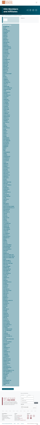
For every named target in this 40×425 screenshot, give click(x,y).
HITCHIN (5, 186)
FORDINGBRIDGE (6, 152)
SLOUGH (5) (5, 319)
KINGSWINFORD (6, 209)
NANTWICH (5, 250)
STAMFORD (5, 333)
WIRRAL (4, 378)
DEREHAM (5, 126)
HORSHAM (5, 190)
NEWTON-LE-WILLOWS (7, 263)
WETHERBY (5, 374)
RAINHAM (5, 296)
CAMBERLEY (5, 79)
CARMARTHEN (6, 86)
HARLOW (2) (5, 173)
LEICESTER (5, 216)
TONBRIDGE (5, 354)
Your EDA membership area (9, 15)
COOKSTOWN (6, 109)
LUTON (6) (5, 232)
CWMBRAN (5, 120)
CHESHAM (5, 93)
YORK (4, 384)
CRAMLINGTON (6, 116)
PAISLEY (5, 279)
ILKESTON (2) (6, 199)
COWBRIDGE (5, 113)
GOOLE (4, 162)
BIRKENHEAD (5, 45)
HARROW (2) (5, 176)
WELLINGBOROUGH (7, 367)
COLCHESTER (6, 105)
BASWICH (5, 38)
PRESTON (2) (5, 293)
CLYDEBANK (5, 102)
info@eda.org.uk (20, 418)
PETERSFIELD (5, 284)
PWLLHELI (5, 294)
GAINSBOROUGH (6, 156)
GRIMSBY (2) (5, 165)
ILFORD (4, 197)
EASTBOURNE (6, 142)
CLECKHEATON (6, 100)
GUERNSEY (5, 166)
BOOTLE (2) (5, 56)
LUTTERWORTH (6, 233)
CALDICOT (5, 78)
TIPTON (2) (5, 353)
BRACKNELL (5, 60)
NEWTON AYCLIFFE (7, 262)
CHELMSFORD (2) (6, 92)
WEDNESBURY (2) (6, 366)
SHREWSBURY (6, 316)
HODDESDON (6, 187)
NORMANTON (6, 267)
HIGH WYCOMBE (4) (7, 185)
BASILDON (5, 36)
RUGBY (4, 307)
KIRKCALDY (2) (6, 210)
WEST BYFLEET (6, 373)
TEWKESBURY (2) (6, 351)
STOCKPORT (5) (6, 334)
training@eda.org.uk (23, 420)
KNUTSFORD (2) (6, 212)
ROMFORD (5, 304)
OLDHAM (5, 276)
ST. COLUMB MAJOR (7, 330)
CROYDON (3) (6, 119)
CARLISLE (5, 85)
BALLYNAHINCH (6, 31)
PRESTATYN (5, 291)
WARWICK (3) (6, 361)
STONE (4, 337)
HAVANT (5, 179)
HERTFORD (5, 183)
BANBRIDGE (5, 32)
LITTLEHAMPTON (6, 223)
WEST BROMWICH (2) (7, 371)
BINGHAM (5, 43)
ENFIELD (5, 147)
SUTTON (5, 340)
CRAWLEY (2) (5, 117)
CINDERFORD (5, 99)
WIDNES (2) (5, 376)
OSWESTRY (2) (6, 277)
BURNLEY (5, 72)
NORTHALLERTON (7, 269)
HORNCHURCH (6, 189)
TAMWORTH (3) (6, 347)
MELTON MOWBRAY (7, 244)
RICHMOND (5, 301)
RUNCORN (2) (6, 309)
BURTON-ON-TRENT (7, 73)
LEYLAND (5, 220)
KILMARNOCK (6, 204)
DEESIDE (4, 125)
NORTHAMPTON (6, 270)
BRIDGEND (5, 66)
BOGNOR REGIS (6, 53)
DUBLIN (4, 132)
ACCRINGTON (6, 26)
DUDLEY (4, 135)
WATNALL (5, 364)
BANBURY (5, 33)
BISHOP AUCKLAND (7, 48)
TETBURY (5, 350)
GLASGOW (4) (6, 159)
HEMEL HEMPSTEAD (7, 182)
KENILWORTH (6, 203)
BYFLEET (5, 76)
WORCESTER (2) (6, 381)
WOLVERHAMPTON (7, 380)
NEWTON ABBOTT (7, 260)
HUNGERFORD (6, 195)
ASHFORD (5, 29)
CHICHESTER (5, 96)
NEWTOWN (5, 264)
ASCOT (4, 28)
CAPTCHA (22, 404)
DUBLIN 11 (5, 133)
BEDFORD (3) (5, 39)
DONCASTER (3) (6, 127)
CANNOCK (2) (6, 80)
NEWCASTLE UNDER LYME (8, 254)
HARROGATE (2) (6, 175)
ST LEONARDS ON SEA (7, 329)
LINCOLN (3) (5, 222)
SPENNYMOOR (6, 326)
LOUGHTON (5, 230)
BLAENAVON (5, 52)
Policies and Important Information (7, 423)
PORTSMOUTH (6, 289)
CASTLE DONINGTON (7, 88)
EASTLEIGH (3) (6, 143)
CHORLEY (5, 98)
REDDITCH (5, 299)
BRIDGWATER (6, 68)
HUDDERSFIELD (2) (7, 192)
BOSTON (5, 58)
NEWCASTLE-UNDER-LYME (8, 257)
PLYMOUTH (5, 286)
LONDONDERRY (6, 227)
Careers (18, 423)
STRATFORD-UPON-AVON (8, 339)
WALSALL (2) (5, 357)
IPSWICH (5, 200)
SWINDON (5, 344)
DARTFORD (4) (6, 122)
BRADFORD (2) (6, 62)
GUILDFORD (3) (6, 167)
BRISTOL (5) (5, 70)
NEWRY (4, 259)
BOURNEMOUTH (6, 59)
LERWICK (5, 219)
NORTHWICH (6, 272)
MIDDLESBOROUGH (7, 246)
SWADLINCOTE (6, 343)
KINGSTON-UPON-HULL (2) (8, 207)
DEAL (4, 123)
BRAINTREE (5, 63)
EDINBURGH (5, 146)
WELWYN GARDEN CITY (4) (8, 370)
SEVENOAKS (5, 313)
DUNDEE (5, 136)
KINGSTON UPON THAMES (8, 206)
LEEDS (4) (5, 214)
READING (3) (5, 297)
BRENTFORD (5, 65)
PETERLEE (5, 283)
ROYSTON (5, 306)
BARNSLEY (5, 35)
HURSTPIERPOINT (7, 196)
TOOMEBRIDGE (6, 356)
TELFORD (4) (5, 349)
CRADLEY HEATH (6, 115)
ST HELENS (5, 327)
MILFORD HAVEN (6, 247)
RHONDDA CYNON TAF (8, 300)
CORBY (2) (5, 110)
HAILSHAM (5, 169)
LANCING (5, 213)
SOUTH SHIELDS (6, 323)
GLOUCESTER (6, 160)
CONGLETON (6, 108)
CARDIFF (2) (5, 83)
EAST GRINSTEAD (6, 140)
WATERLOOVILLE (6, 363)
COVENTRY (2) (6, 112)
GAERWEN (5, 155)
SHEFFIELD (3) (6, 314)
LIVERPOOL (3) (6, 224)
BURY (4, 75)
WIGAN (4, 377)
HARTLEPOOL (6, 177)
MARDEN (5, 240)
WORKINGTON (6, 383)
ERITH (4, 149)
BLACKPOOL (5, 50)
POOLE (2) (5, 287)
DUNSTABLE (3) (6, 139)
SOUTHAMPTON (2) (7, 324)
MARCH (4, 239)
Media (15, 423)
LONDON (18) (6, 226)
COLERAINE (5, 106)
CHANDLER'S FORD (7, 89)
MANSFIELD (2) (6, 237)
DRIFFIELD (5, 130)
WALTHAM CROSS (7, 359)
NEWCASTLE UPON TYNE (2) (9, 256)
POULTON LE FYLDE (7, 290)
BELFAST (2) (5, 40)
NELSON (5, 252)
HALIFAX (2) (5, 170)
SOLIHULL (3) (6, 320)
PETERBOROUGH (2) (7, 282)
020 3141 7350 (20, 415)
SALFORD (5, 311)
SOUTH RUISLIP (6, 321)
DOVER (4, 129)
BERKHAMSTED (6, 42)
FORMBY (5, 153)
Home (3, 15)
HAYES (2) (5, 180)
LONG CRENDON (6, 229)
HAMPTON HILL (6, 172)
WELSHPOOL (5, 369)
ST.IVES (4, 331)
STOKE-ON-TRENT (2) (7, 336)
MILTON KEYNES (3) (7, 249)
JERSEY (4, 202)
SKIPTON (5, 317)
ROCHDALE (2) (6, 303)
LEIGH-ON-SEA (6, 217)
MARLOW (5, 242)
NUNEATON (5, 274)
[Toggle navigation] (36, 2)
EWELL (4, 150)
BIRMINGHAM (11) (7, 46)
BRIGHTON (5, 69)
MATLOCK (5, 243)
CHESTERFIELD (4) (6, 95)
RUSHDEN (5, 310)
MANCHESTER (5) (6, 236)
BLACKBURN (5, 49)
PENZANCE (5, 280)
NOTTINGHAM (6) (7, 273)
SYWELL (4, 346)
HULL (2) (5, 193)
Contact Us (22, 423)
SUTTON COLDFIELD (7, 341)
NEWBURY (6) (6, 253)
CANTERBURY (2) (6, 82)
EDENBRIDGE (5, 145)
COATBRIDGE (6, 103)
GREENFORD (5, 163)
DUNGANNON (6, 137)
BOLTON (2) (5, 55)
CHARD (4, 90)
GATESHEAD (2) (6, 157)
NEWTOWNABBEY (6, 266)
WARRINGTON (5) (6, 360)
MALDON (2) (5, 234)
